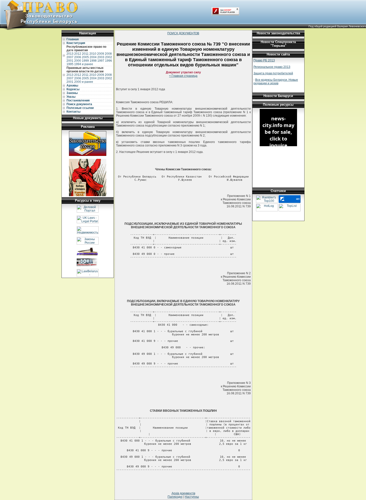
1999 (85, 60)
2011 (85, 53)
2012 (77, 53)
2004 (93, 57)
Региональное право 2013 (271, 67)
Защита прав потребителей (273, 73)
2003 (100, 57)
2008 (108, 53)
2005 (85, 57)
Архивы (72, 85)
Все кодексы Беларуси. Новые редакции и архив (275, 81)
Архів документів (183, 493)
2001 (69, 60)
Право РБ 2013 (264, 60)
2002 (108, 57)
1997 (100, 60)
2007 (69, 57)
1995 (69, 64)
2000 (77, 60)
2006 (77, 57)
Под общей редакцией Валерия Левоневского (337, 26)
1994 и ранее (83, 64)
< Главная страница (183, 76)
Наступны (192, 497)
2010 (92, 53)
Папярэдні (175, 497)
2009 (100, 53)
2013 (69, 53)
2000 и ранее (83, 82)
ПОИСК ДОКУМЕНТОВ (183, 33)
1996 (108, 60)
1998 (93, 60)
